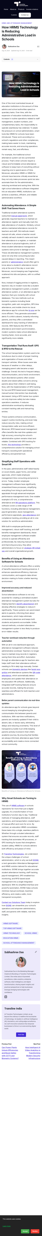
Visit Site (21, 1035)
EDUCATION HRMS (10, 938)
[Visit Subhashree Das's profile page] (36, 952)
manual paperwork (19, 216)
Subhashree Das (13, 46)
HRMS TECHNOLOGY (11, 933)
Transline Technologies (14, 854)
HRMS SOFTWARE (10, 923)
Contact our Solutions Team (13, 902)
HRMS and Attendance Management (17, 23)
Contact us (25, 15)
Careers (14, 15)
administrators (17, 262)
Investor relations (32, 9)
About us (13, 9)
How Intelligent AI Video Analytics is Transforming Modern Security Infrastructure (32, 1052)
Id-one (31, 310)
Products (21, 9)
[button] (21, 59)
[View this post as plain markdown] (38, 47)
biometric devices (20, 669)
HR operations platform (25, 503)
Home (6, 9)
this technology (14, 445)
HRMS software (18, 806)
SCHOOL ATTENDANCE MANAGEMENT (18, 943)
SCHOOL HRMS (31, 933)
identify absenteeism (25, 604)
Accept (25, 1231)
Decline (35, 1231)
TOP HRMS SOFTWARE (12, 928)
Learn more (6, 1226)
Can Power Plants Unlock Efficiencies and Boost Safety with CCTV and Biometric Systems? (10, 1052)
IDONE (35, 860)
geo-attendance (29, 515)
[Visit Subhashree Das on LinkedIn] (5, 996)
